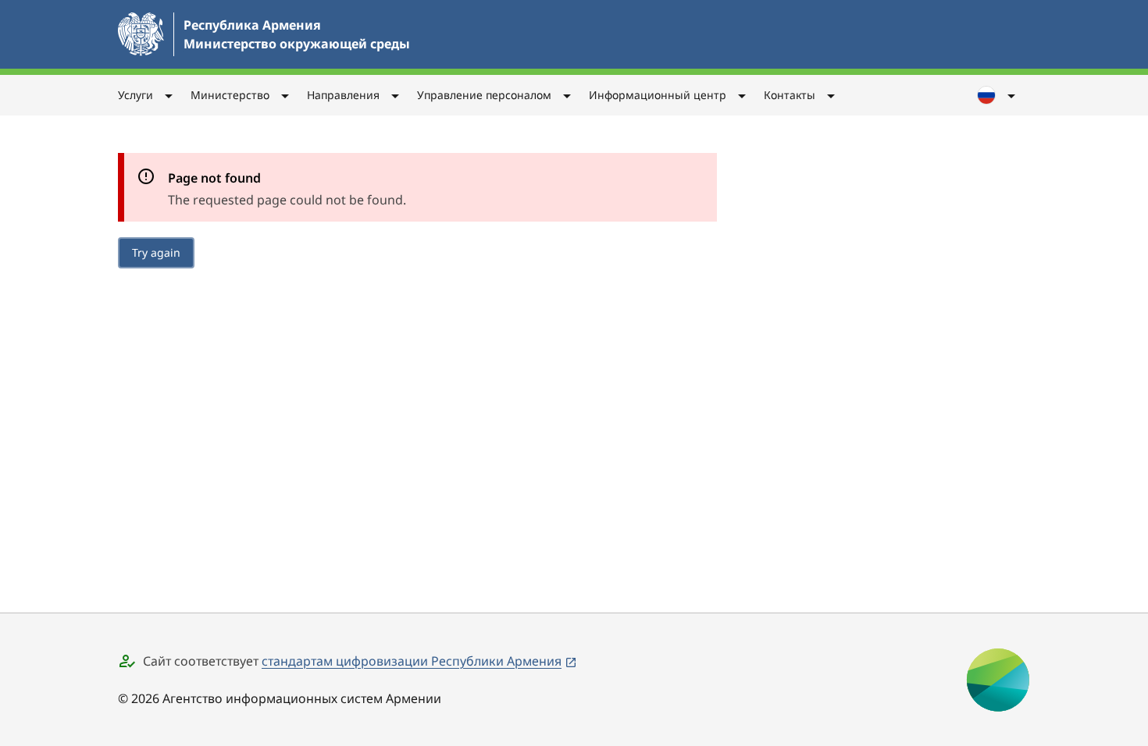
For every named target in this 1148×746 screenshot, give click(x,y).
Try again (156, 252)
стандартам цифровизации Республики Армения (412, 661)
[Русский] (997, 95)
